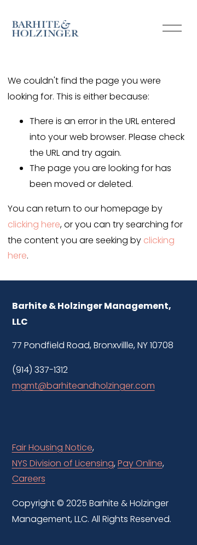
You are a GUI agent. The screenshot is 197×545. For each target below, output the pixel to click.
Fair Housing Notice (52, 447)
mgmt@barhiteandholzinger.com (83, 385)
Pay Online (140, 463)
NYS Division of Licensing (63, 463)
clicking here (34, 224)
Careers (28, 478)
